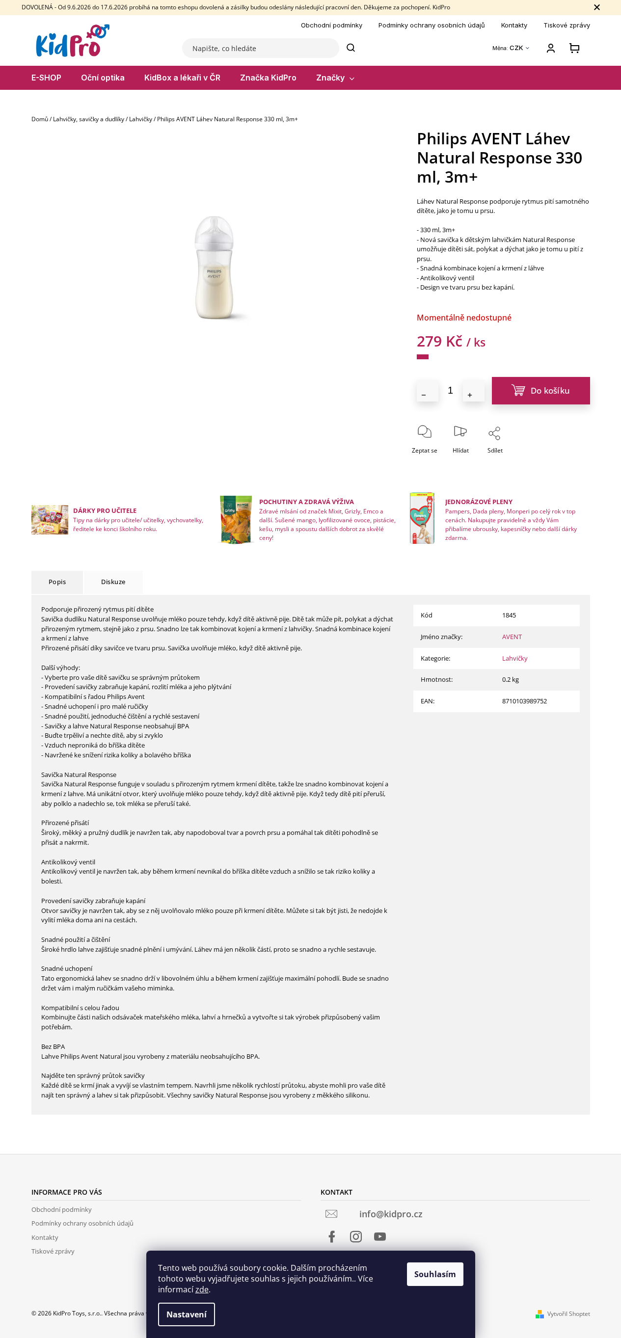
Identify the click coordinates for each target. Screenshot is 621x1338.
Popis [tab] (57, 581)
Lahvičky (515, 658)
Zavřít (522, 464)
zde (202, 1289)
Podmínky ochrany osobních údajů (431, 25)
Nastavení (186, 1314)
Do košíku (550, 390)
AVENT (512, 636)
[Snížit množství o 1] (427, 390)
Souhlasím (435, 1274)
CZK (517, 48)
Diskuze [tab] (113, 581)
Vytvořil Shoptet (568, 1314)
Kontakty (514, 25)
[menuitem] (46, 78)
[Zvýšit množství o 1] (474, 390)
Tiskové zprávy (566, 25)
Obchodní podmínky (331, 25)
